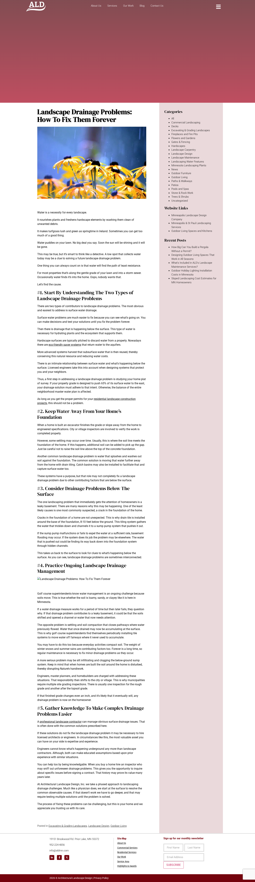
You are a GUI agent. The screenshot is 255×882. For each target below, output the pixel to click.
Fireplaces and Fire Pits (184, 134)
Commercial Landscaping (185, 122)
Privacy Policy (101, 878)
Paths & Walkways (181, 181)
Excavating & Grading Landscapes (68, 825)
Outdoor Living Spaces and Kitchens (191, 231)
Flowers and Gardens (183, 138)
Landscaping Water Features (187, 161)
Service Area (123, 861)
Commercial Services (127, 847)
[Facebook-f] (59, 857)
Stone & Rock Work (182, 192)
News (174, 169)
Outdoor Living (118, 825)
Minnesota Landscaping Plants (188, 165)
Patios (174, 185)
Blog (142, 5)
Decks (174, 126)
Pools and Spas (180, 188)
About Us (96, 5)
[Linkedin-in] (51, 857)
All (172, 118)
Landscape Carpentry (183, 149)
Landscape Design (98, 825)
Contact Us (157, 5)
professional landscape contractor (61, 721)
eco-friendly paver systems (65, 344)
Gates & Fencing (180, 142)
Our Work (128, 5)
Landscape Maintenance (185, 157)
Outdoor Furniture (181, 173)
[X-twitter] (66, 857)
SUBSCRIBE (173, 865)
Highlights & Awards (127, 866)
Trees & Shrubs (180, 196)
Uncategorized (179, 200)
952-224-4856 (57, 844)
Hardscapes (178, 146)
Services (112, 5)
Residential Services (126, 852)
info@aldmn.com (59, 850)
